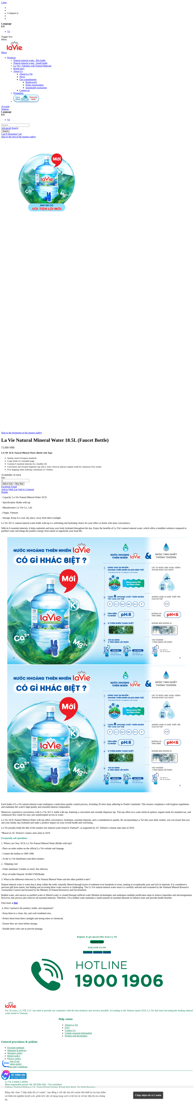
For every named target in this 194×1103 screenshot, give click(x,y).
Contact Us (70, 1030)
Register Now (97, 942)
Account (5, 106)
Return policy (13, 1056)
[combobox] (15, 125)
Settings (5, 109)
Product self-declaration (76, 1036)
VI (8, 31)
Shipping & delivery (17, 1050)
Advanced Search (9, 128)
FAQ (67, 1027)
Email (14, 486)
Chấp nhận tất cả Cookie (148, 1095)
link (16, 903)
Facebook (6, 486)
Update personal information (78, 1033)
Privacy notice (14, 1058)
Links (4, 2)
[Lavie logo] (14, 49)
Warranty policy (15, 1053)
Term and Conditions (17, 1066)
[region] (97, 1095)
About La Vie (71, 1025)
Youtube (107, 952)
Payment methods (15, 1047)
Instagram (97, 952)
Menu (4, 52)
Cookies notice (14, 1064)
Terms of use (13, 1061)
